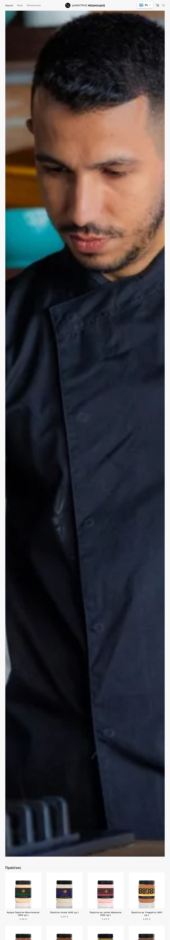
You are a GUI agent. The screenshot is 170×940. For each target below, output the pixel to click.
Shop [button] (20, 5)
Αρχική (9, 5)
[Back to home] (85, 5)
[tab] (79, 853)
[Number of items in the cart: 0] (157, 5)
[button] (163, 5)
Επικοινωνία (34, 5)
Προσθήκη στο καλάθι (136, 919)
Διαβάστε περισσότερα (12, 919)
